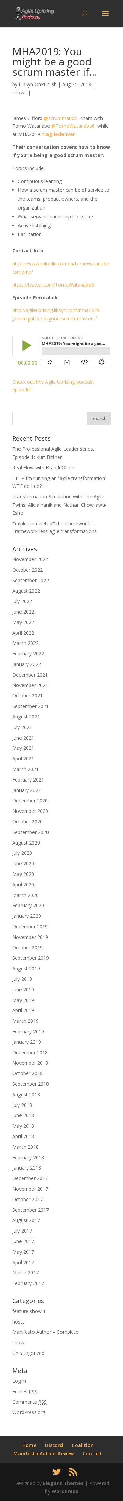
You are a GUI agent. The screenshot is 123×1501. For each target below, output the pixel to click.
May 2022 (23, 622)
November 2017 (30, 1189)
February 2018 (28, 1157)
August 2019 (26, 968)
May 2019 (23, 1000)
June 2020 (23, 863)
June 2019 (23, 989)
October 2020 (27, 821)
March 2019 (25, 1021)
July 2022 (22, 601)
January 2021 (26, 790)
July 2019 (22, 979)
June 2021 (23, 737)
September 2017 (30, 1210)
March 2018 (25, 1147)
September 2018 (30, 1084)
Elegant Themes (63, 1483)
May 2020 (23, 874)
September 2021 (30, 706)
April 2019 (23, 1010)
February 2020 (28, 905)
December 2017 (30, 1178)
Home (29, 1445)
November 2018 (30, 1062)
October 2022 (27, 570)
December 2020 (30, 800)
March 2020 (25, 895)
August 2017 (26, 1220)
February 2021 (28, 779)
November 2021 (30, 685)
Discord (54, 1445)
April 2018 (23, 1136)
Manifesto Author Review (43, 1453)
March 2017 (25, 1272)
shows (19, 92)
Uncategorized (28, 1353)
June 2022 (23, 611)
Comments (29, 1401)
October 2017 (27, 1199)
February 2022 (28, 653)
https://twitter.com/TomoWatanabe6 (53, 284)
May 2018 (23, 1126)
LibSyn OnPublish (38, 84)
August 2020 (26, 842)
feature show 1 (29, 1311)
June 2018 (23, 1115)
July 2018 (22, 1105)
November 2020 (30, 811)
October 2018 (27, 1073)
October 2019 (27, 947)
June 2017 (23, 1241)
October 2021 (27, 695)
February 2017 (28, 1283)
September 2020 (30, 832)
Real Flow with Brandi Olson (43, 467)
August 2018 (26, 1094)
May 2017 (23, 1252)
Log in (19, 1381)
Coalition (83, 1445)
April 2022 (23, 633)
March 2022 (25, 643)
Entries (24, 1391)
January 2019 (26, 1042)
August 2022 (26, 591)
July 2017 (22, 1230)
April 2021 (23, 758)
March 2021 (25, 769)
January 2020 (26, 916)
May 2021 (23, 748)
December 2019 (30, 926)
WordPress (65, 1491)
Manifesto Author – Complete (45, 1332)
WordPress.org (28, 1412)
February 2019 (28, 1031)
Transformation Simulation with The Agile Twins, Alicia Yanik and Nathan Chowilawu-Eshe (59, 504)
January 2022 (26, 664)
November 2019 (30, 937)
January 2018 (26, 1167)
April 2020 (23, 884)
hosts (18, 1321)
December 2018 (30, 1052)
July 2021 (22, 727)
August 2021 (26, 716)
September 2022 (30, 580)
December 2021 (30, 674)
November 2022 (30, 559)
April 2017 (23, 1262)
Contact (92, 1453)
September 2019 (30, 958)
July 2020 (22, 853)
